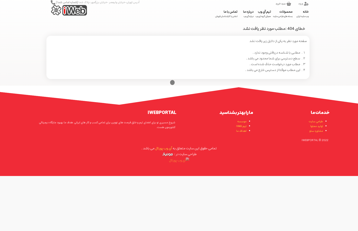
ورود (300, 3)
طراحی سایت (316, 121)
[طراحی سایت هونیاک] (167, 154)
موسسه (242, 121)
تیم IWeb (241, 126)
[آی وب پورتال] (63, 13)
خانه (302, 13)
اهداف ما (241, 131)
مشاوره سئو (316, 131)
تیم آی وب (263, 13)
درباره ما (248, 13)
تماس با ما (226, 13)
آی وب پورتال (163, 148)
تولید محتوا (316, 126)
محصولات (283, 13)
